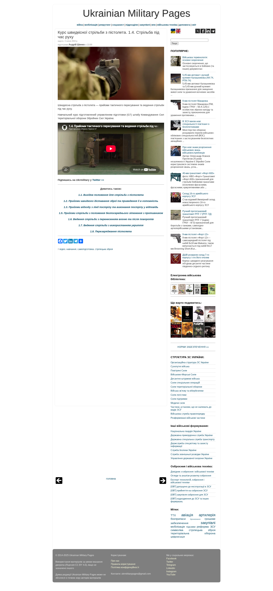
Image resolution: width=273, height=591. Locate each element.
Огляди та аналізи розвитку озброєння (191, 475)
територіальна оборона (193, 533)
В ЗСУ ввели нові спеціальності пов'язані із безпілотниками (195, 124)
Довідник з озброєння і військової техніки (192, 471)
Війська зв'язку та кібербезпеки (187, 390)
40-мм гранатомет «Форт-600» (198, 173)
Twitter (169, 561)
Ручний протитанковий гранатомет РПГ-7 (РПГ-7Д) (197, 212)
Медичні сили (178, 403)
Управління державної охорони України (191, 458)
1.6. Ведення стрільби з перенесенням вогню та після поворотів (111, 219)
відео (62, 249)
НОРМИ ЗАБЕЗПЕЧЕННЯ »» (193, 347)
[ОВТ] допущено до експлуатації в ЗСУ (191, 486)
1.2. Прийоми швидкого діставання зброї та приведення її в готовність (111, 201)
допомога (184, 24)
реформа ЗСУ (206, 526)
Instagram (171, 571)
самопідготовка (85, 249)
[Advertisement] (111, 442)
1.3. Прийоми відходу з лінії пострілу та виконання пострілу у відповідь (111, 207)
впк (154, 24)
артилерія (207, 515)
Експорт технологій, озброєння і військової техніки (187, 481)
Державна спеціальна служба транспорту (193, 439)
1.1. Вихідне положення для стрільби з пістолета (111, 194)
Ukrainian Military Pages (136, 13)
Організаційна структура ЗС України (190, 362)
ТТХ (173, 515)
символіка (177, 530)
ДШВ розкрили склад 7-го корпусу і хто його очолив (195, 256)
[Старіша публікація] (162, 483)
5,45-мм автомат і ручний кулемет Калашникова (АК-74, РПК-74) (198, 78)
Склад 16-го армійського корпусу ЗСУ (195, 194)
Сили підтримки (179, 399)
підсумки (191, 526)
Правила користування (123, 564)
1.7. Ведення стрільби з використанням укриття (110, 225)
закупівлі (145, 24)
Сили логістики (178, 395)
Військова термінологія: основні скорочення (195, 58)
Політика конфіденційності (125, 567)
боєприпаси (178, 518)
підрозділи (132, 24)
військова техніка (167, 24)
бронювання (195, 519)
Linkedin (170, 568)
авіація (187, 515)
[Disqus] (111, 291)
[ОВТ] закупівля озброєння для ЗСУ (189, 494)
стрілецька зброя (104, 249)
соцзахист (118, 24)
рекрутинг (105, 24)
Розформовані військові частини (188, 418)
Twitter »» (98, 180)
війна (80, 24)
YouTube (170, 574)
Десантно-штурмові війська (185, 378)
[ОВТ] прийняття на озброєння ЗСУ (189, 490)
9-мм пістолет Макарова (195, 101)
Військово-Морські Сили (183, 374)
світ (194, 24)
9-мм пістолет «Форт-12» (195, 234)
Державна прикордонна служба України (192, 435)
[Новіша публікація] (59, 483)
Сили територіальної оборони (186, 386)
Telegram (171, 565)
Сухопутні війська (180, 366)
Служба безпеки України (183, 450)
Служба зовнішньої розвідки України (190, 454)
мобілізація (91, 24)
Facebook (171, 558)
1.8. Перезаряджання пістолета (111, 231)
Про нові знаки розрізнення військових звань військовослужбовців (196, 150)
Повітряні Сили (179, 370)
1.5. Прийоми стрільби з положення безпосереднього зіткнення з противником (111, 213)
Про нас (115, 560)
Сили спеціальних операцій (185, 382)
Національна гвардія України (186, 431)
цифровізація (178, 536)
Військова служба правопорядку (188, 413)
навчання (71, 249)
